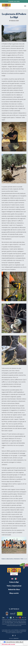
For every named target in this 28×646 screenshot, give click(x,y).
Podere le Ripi (14, 582)
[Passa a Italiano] (16, 578)
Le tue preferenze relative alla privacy (15, 642)
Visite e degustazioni (14, 586)
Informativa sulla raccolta (8, 644)
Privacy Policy (19, 632)
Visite (22, 558)
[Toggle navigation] (25, 6)
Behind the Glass (14, 590)
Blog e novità (14, 593)
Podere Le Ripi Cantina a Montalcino (11, 558)
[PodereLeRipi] (6, 6)
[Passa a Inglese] (12, 578)
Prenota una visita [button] (14, 1)
